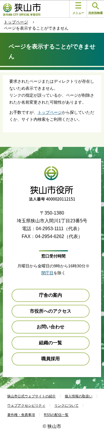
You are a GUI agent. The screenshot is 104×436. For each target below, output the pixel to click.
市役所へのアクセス (50, 311)
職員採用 (50, 358)
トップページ (16, 22)
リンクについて (66, 405)
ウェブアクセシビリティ (26, 405)
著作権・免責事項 (21, 415)
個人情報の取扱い (78, 396)
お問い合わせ (50, 326)
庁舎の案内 (50, 295)
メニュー (78, 13)
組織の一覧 (50, 342)
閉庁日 (47, 273)
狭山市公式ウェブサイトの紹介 (31, 396)
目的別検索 (95, 13)
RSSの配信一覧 (56, 415)
